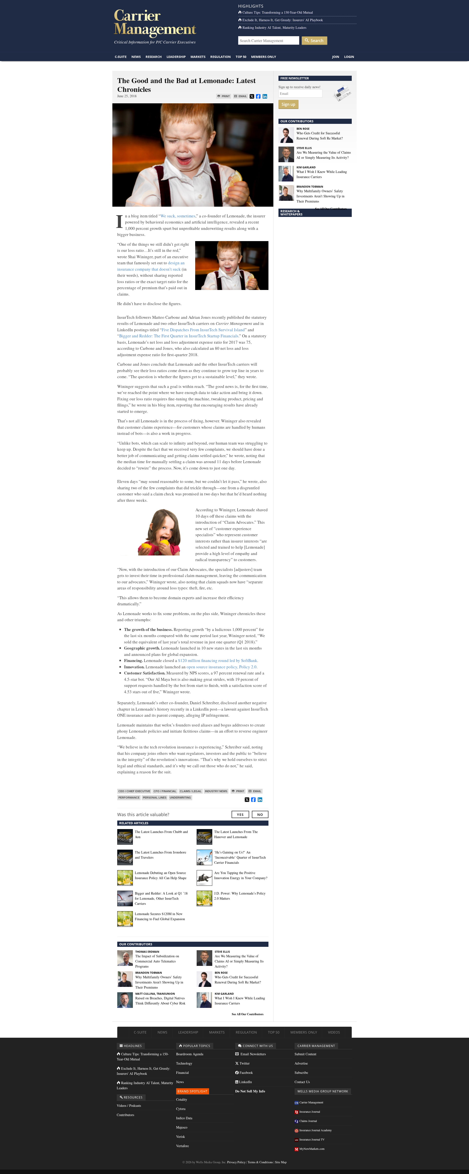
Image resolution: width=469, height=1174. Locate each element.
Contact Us (302, 1081)
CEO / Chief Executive (134, 791)
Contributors (125, 1114)
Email (242, 96)
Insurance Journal (309, 1111)
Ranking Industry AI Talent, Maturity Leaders (274, 27)
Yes (240, 814)
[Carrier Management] (172, 23)
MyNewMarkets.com (311, 1149)
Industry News (216, 791)
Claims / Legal (191, 791)
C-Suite (121, 56)
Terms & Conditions (260, 1162)
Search (316, 40)
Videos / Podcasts (129, 1105)
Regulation (220, 56)
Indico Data (184, 1118)
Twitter (244, 1063)
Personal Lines (154, 797)
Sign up (288, 104)
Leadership (176, 56)
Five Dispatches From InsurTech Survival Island (203, 329)
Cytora (180, 1108)
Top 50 (241, 56)
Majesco (181, 1127)
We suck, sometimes (177, 216)
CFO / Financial (165, 791)
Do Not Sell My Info (250, 1091)
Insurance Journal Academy (315, 1130)
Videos (334, 1032)
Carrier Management (311, 1102)
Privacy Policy (236, 1162)
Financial (182, 1072)
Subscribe (301, 1072)
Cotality (181, 1099)
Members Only (263, 56)
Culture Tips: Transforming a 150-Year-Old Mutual (278, 12)
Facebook (246, 1072)
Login (349, 56)
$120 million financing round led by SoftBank (217, 660)
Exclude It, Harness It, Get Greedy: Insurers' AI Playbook (283, 20)
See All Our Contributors (248, 1014)
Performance (128, 797)
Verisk (180, 1136)
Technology (184, 1063)
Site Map (281, 1162)
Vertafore (182, 1145)
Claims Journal (308, 1121)
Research (154, 56)
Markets (198, 56)
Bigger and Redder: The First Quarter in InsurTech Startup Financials (178, 336)
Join (335, 56)
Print (225, 96)
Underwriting (180, 797)
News (136, 56)
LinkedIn (245, 1081)
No (260, 814)
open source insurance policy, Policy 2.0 (221, 667)
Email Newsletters (253, 1054)
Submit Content (305, 1054)
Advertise (301, 1063)
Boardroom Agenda (189, 1054)
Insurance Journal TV (312, 1139)
